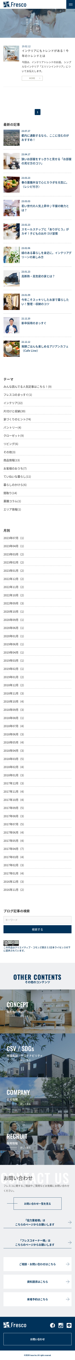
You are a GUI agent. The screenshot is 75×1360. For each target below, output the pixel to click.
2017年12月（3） (14, 783)
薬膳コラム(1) (12, 501)
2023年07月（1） (14, 538)
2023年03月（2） (14, 554)
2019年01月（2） (14, 677)
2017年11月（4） (14, 791)
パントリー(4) (12, 427)
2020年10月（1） (14, 611)
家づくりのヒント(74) (17, 419)
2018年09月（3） (14, 709)
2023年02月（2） (14, 562)
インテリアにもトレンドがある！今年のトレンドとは (45, 53)
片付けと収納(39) (14, 411)
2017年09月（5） (14, 808)
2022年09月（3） (14, 603)
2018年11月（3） (14, 693)
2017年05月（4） (14, 840)
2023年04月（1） (14, 546)
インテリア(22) (13, 403)
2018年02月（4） (14, 767)
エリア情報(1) (12, 509)
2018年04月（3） (14, 750)
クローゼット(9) (13, 435)
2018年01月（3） (14, 775)
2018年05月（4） (14, 742)
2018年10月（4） (14, 701)
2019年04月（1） (14, 652)
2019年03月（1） (14, 660)
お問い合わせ (37, 1339)
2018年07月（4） (14, 726)
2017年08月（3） (14, 816)
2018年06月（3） (14, 734)
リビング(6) (10, 444)
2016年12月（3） (14, 881)
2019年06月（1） (14, 644)
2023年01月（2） (14, 570)
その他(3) (9, 452)
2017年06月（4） (14, 832)
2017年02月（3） (14, 865)
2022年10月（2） (14, 595)
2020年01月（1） (14, 636)
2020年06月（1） (14, 628)
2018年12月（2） (14, 685)
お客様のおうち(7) (15, 468)
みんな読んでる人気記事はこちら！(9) (27, 386)
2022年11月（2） (14, 587)
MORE (32, 78)
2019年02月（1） (14, 669)
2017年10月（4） (14, 800)
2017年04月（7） (14, 849)
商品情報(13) (11, 460)
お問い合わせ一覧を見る (37, 1203)
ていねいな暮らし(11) (17, 476)
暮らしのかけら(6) (15, 485)
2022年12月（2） (14, 579)
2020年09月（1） (14, 620)
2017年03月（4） (14, 857)
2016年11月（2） (14, 889)
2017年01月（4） (14, 873)
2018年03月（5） (14, 759)
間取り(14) (10, 493)
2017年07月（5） (14, 824)
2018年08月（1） (14, 718)
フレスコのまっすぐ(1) (17, 394)
